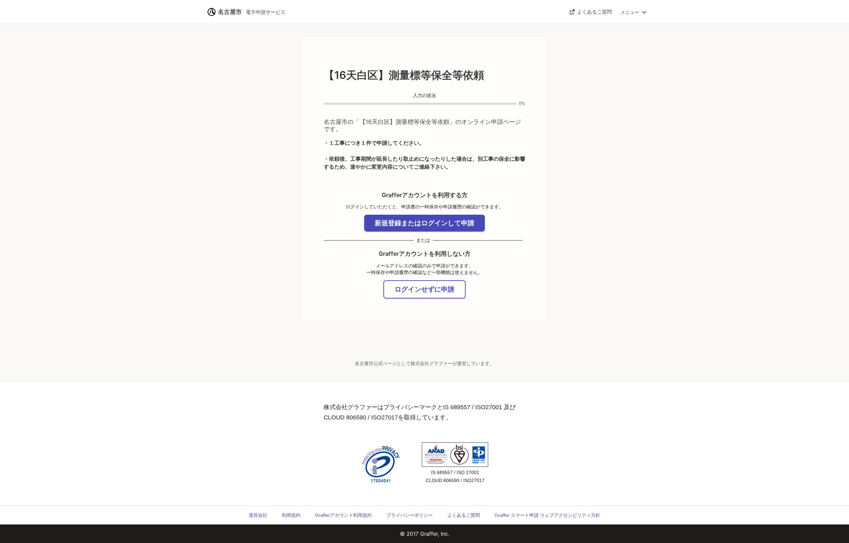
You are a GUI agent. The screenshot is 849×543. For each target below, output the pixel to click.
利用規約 (291, 515)
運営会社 (258, 515)
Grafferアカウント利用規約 (343, 515)
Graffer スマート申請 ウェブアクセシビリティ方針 (547, 515)
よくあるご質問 (463, 515)
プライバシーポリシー (409, 515)
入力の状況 (424, 95)
